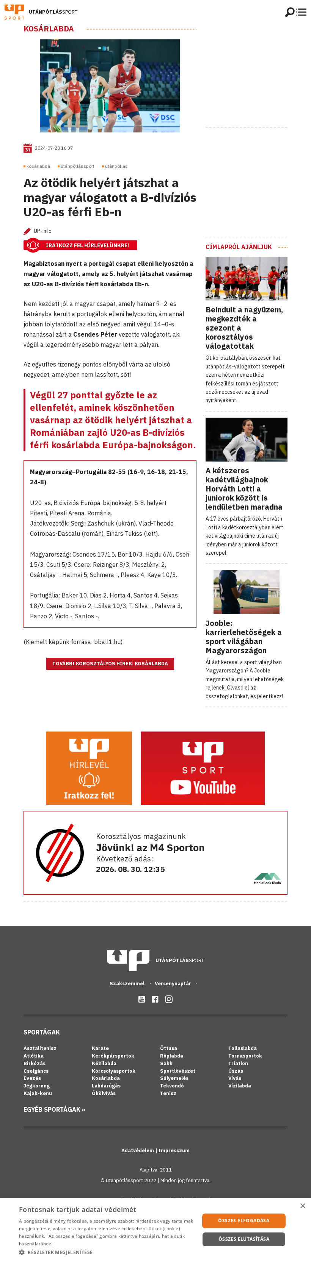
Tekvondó (172, 1086)
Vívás (234, 1078)
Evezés (32, 1078)
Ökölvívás (104, 1093)
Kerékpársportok (113, 1056)
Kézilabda (104, 1063)
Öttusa (168, 1048)
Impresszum (174, 1150)
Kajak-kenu (38, 1093)
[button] (106, 1252)
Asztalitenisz (40, 1048)
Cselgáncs (36, 1071)
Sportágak (42, 1032)
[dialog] (155, 1230)
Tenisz (168, 1093)
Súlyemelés (174, 1078)
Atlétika (34, 1056)
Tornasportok (245, 1056)
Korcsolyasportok (113, 1071)
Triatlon (238, 1063)
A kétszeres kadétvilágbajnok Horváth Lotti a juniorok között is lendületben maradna (244, 488)
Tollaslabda (242, 1048)
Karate (100, 1048)
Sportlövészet (177, 1071)
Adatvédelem (138, 1150)
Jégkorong (37, 1086)
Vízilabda (239, 1086)
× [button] (302, 1206)
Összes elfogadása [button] (243, 1220)
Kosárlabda (49, 28)
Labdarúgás (106, 1086)
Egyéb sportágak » (54, 1109)
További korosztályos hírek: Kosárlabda (110, 663)
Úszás (235, 1071)
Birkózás (35, 1063)
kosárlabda (38, 166)
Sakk (166, 1063)
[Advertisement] (258, 71)
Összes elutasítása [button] (243, 1239)
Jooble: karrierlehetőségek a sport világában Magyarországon (244, 636)
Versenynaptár (173, 983)
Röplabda (171, 1056)
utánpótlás (116, 166)
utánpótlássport (77, 166)
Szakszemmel (128, 983)
